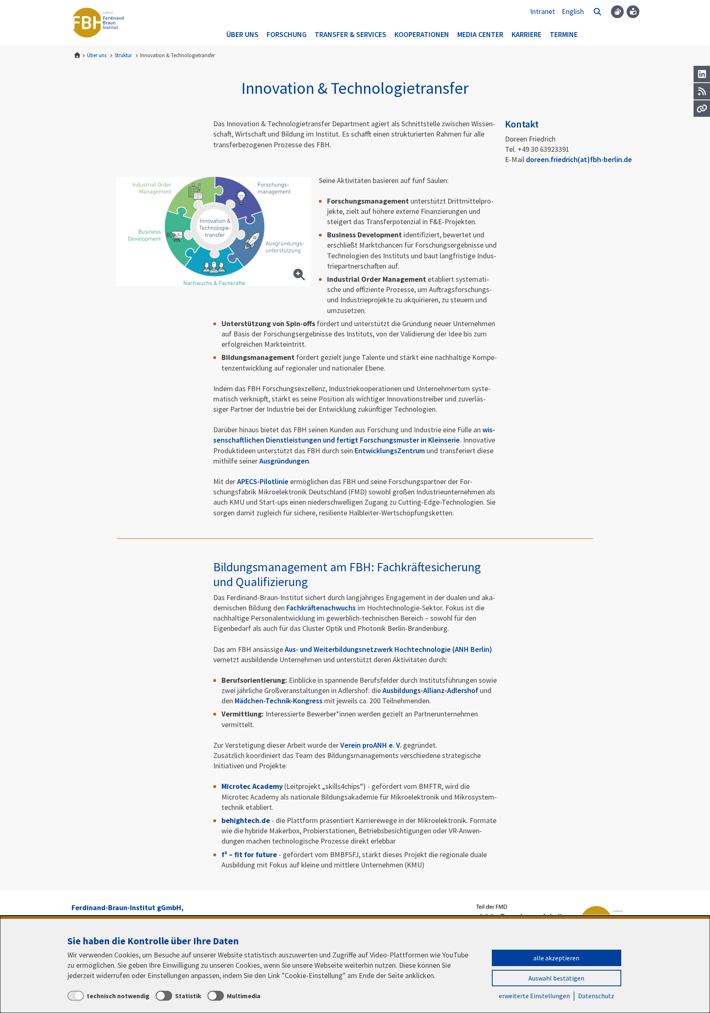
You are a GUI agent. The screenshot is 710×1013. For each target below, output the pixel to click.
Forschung (287, 34)
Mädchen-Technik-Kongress (279, 700)
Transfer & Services (350, 34)
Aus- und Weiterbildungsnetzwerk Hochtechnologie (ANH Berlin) (388, 649)
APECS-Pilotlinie (262, 481)
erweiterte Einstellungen (534, 996)
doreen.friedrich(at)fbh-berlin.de (579, 159)
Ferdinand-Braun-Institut (98, 23)
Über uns (242, 34)
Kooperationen (421, 34)
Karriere (527, 34)
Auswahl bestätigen (556, 978)
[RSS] (702, 91)
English (573, 11)
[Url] (702, 108)
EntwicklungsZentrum (390, 450)
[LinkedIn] (702, 74)
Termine (564, 34)
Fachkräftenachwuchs (321, 607)
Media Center (480, 34)
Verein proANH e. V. (370, 745)
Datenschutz (596, 996)
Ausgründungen (284, 461)
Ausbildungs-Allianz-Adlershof (430, 690)
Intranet (542, 11)
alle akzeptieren (556, 958)
